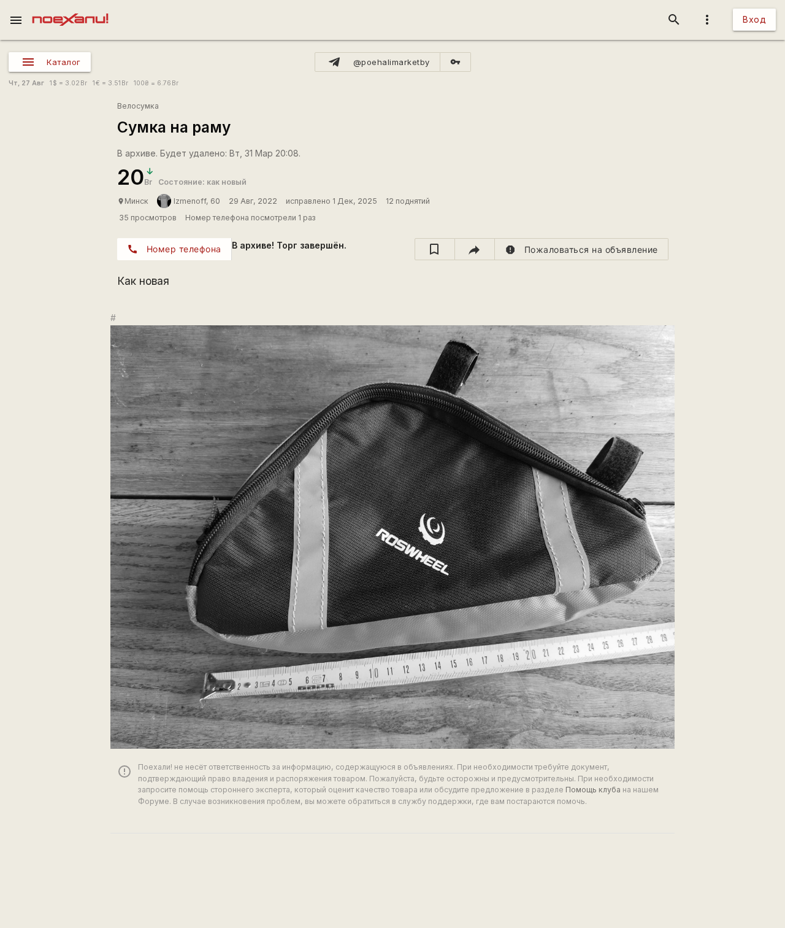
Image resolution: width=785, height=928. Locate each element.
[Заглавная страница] (70, 8)
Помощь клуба (593, 789)
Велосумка (138, 105)
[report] (581, 249)
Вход (754, 19)
